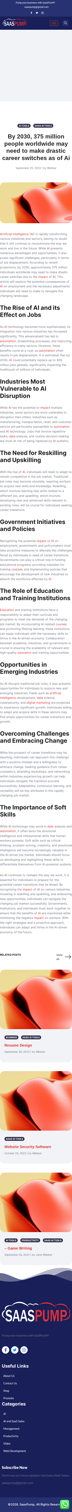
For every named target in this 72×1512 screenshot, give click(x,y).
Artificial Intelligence (14, 234)
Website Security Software (27, 1147)
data (12, 436)
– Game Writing (18, 1248)
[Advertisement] (36, 68)
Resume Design (18, 1045)
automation (8, 341)
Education (7, 610)
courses (16, 569)
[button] (65, 23)
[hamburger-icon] (54, 23)
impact (43, 277)
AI (32, 234)
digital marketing (38, 702)
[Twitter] (37, 13)
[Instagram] (42, 13)
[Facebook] (31, 13)
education (24, 652)
